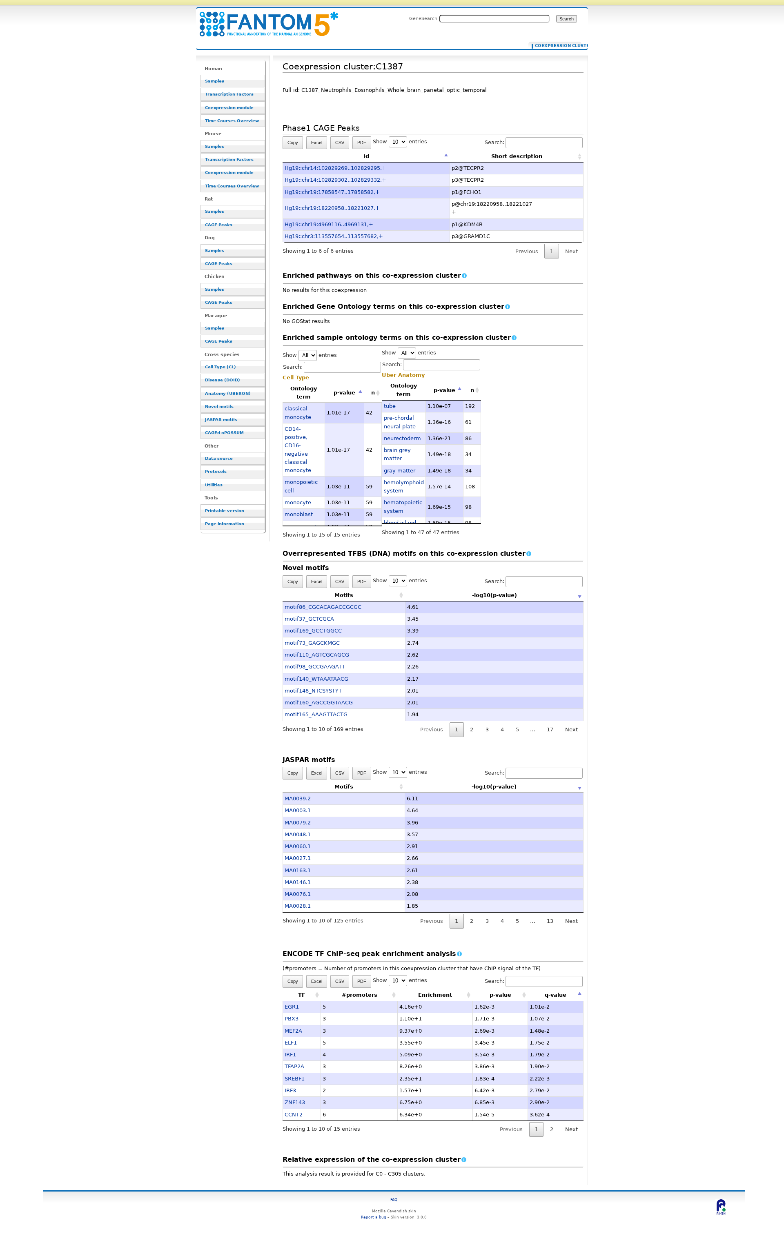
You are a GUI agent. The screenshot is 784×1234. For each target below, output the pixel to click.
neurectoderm (402, 438)
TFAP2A (294, 1066)
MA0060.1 (298, 846)
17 (550, 729)
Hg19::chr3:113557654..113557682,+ (334, 236)
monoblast (299, 514)
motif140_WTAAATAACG (316, 679)
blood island (400, 523)
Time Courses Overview (232, 120)
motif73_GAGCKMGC (312, 643)
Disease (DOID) (222, 380)
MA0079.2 (298, 823)
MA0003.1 (298, 810)
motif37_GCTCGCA (309, 619)
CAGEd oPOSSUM (224, 432)
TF (301, 995)
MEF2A (293, 1031)
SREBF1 (295, 1079)
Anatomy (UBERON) (228, 393)
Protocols (216, 471)
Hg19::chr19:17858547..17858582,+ (332, 192)
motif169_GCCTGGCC (313, 631)
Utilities (214, 485)
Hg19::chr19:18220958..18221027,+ (332, 208)
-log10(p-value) (494, 595)
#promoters (359, 995)
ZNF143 (295, 1102)
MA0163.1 (298, 870)
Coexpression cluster (556, 46)
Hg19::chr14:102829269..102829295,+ (335, 168)
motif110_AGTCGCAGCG (317, 655)
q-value (555, 995)
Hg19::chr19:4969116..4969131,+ (329, 224)
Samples (214, 81)
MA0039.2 (298, 798)
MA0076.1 (298, 894)
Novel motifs (219, 406)
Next (571, 729)
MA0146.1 (298, 882)
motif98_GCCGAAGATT (315, 667)
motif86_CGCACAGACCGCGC (323, 607)
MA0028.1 (298, 906)
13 (550, 921)
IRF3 (290, 1090)
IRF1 (290, 1054)
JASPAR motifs (221, 419)
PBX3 (291, 1019)
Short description (516, 156)
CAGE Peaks (218, 225)
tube (390, 406)
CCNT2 (294, 1114)
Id (366, 156)
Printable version (224, 510)
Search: (494, 142)
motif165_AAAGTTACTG (316, 714)
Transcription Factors (229, 94)
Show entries (400, 141)
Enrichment (435, 995)
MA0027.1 (298, 858)
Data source (219, 458)
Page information (224, 523)
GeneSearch (423, 18)
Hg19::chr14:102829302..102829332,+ (335, 180)
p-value (344, 393)
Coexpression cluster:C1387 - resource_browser (264, 19)
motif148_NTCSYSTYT (313, 691)
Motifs (343, 595)
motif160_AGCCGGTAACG (319, 702)
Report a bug (373, 1217)
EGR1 (292, 1007)
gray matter (399, 471)
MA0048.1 (298, 834)
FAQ (393, 1199)
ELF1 (291, 1043)
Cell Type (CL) (220, 367)
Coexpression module (229, 107)
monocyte (298, 502)
